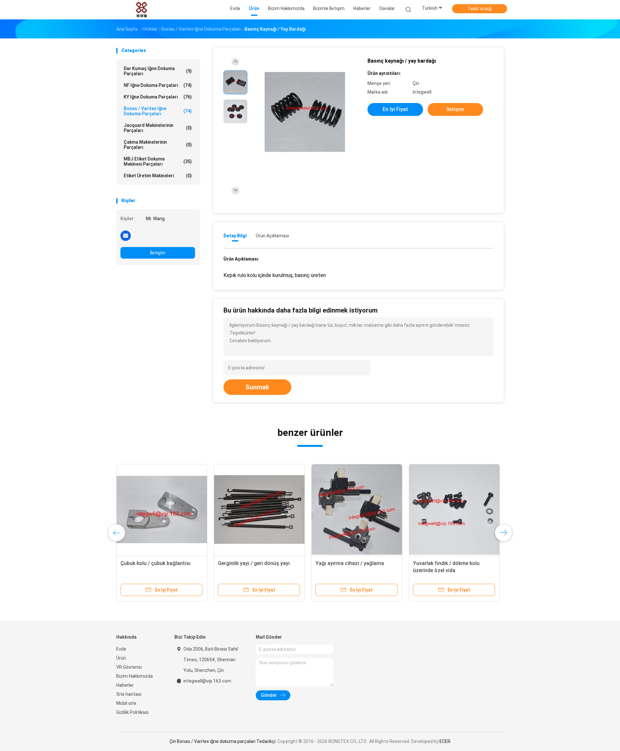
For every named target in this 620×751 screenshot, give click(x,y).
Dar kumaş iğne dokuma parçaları (158, 71)
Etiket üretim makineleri (158, 175)
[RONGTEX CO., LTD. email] (125, 235)
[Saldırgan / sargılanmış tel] (259, 509)
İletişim (157, 252)
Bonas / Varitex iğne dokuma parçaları (158, 111)
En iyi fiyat (395, 109)
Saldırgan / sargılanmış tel (249, 563)
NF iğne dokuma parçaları (158, 85)
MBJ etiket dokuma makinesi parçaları (158, 161)
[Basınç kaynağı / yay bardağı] (305, 112)
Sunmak (257, 387)
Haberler (125, 685)
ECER (444, 741)
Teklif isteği (480, 8)
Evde (121, 649)
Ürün (121, 658)
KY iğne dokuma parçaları (158, 96)
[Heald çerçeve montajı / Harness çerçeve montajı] (454, 509)
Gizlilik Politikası (132, 712)
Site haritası (128, 694)
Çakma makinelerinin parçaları (158, 144)
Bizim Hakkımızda (134, 676)
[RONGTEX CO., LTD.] (141, 9)
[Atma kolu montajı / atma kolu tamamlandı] (357, 509)
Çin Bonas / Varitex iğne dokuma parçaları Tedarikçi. (223, 741)
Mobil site (126, 703)
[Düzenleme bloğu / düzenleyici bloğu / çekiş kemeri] (162, 509)
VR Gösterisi (129, 667)
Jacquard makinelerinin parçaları (158, 128)
